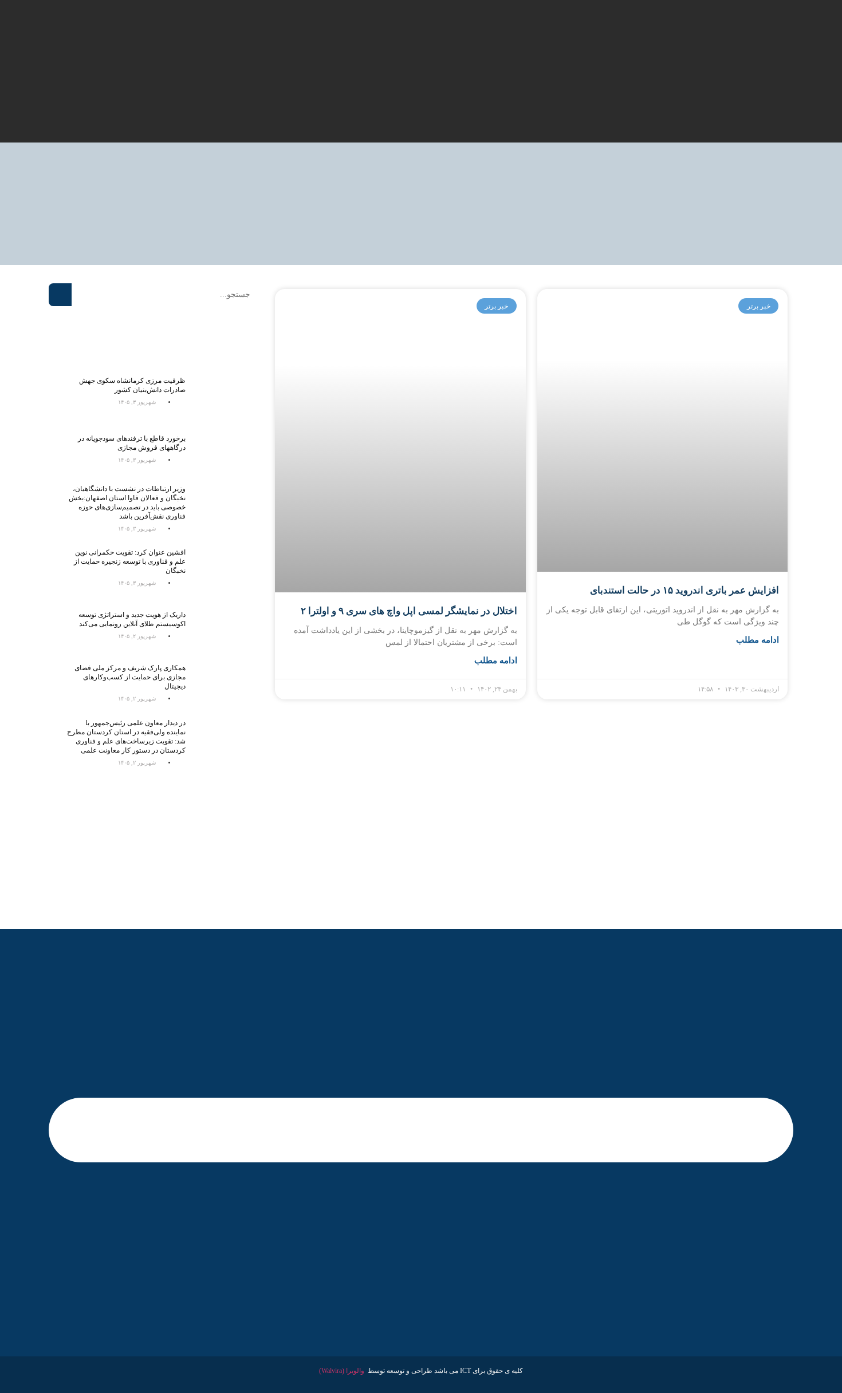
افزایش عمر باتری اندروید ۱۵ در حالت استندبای (684, 590)
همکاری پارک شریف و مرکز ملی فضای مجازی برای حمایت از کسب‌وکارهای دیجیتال (130, 677)
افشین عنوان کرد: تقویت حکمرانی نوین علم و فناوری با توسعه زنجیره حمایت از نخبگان (130, 561)
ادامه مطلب (757, 639)
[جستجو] (60, 294)
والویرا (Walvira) (341, 1371)
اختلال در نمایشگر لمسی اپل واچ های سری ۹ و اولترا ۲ (409, 611)
